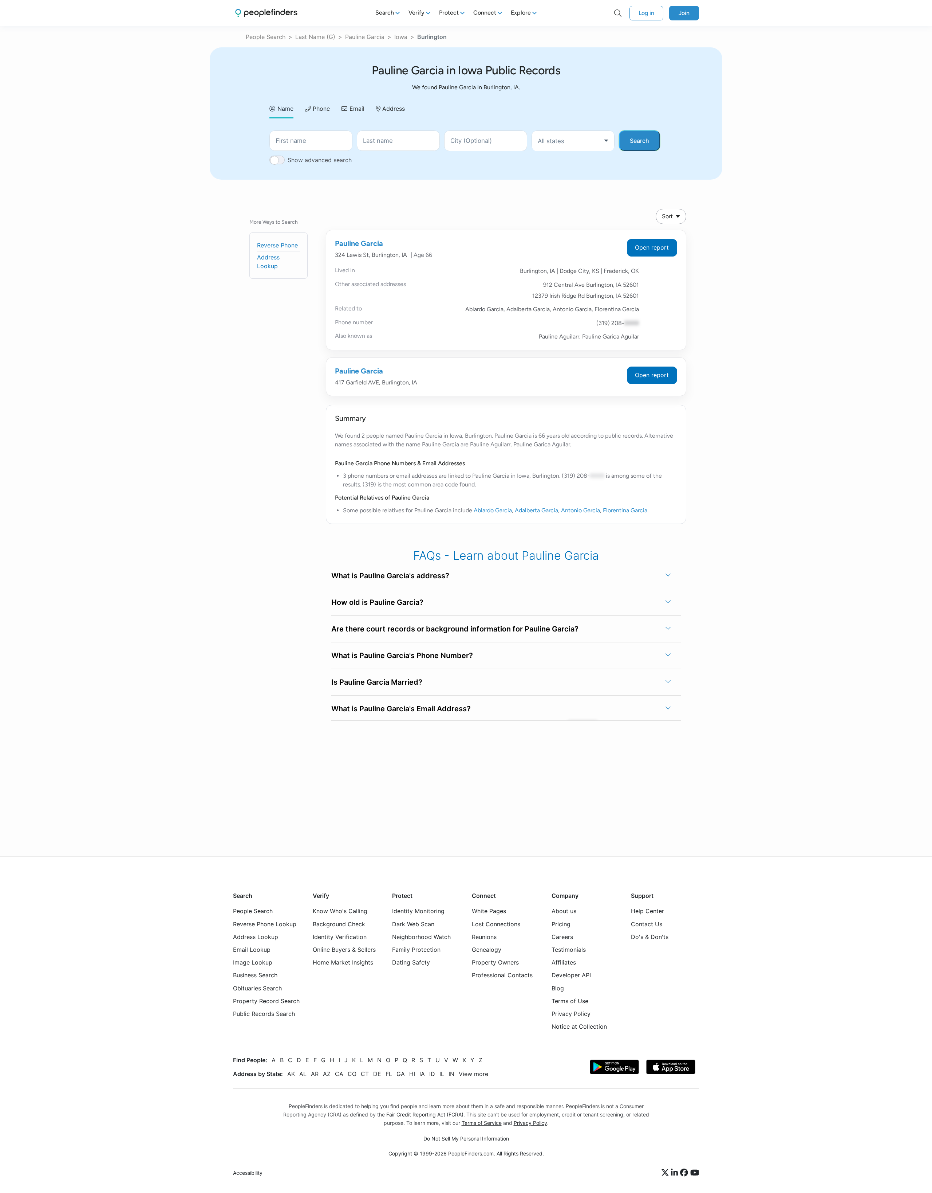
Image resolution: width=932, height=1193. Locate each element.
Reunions (484, 936)
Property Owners (495, 962)
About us (564, 911)
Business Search (255, 975)
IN (451, 1073)
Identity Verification (340, 936)
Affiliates (564, 962)
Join (684, 12)
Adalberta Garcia (536, 510)
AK (291, 1073)
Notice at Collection (579, 1026)
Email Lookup (251, 949)
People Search (265, 36)
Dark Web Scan (413, 924)
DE (377, 1073)
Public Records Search (264, 1013)
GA (400, 1073)
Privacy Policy (571, 1013)
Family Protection (416, 949)
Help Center (647, 911)
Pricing (561, 924)
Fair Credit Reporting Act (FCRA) (424, 1114)
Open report (652, 247)
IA (422, 1073)
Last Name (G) (315, 36)
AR (315, 1073)
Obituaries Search (257, 988)
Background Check (339, 924)
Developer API (571, 975)
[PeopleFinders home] (266, 13)
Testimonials (569, 949)
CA (339, 1073)
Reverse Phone (277, 245)
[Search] (618, 13)
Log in (646, 12)
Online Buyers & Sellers (344, 949)
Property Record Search (266, 1001)
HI (412, 1073)
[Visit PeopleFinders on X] (666, 1173)
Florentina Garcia (625, 510)
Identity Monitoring (418, 911)
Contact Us (646, 924)
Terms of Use (570, 1001)
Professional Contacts (502, 975)
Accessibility (247, 1173)
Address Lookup (255, 936)
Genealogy (486, 949)
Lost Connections (496, 924)
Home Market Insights (343, 962)
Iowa (400, 36)
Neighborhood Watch (421, 936)
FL (389, 1073)
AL (303, 1073)
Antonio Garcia (580, 510)
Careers (562, 936)
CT (365, 1073)
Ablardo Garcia (493, 510)
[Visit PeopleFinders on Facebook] (685, 1173)
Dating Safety (411, 962)
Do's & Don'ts (649, 936)
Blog (558, 988)
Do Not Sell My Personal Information (466, 1138)
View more (473, 1073)
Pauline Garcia (364, 36)
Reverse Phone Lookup (264, 924)
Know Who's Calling (340, 911)
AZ (327, 1073)
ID (432, 1073)
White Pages (489, 911)
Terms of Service (482, 1123)
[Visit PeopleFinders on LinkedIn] (675, 1173)
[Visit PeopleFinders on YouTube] (694, 1173)
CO (352, 1073)
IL (441, 1073)
